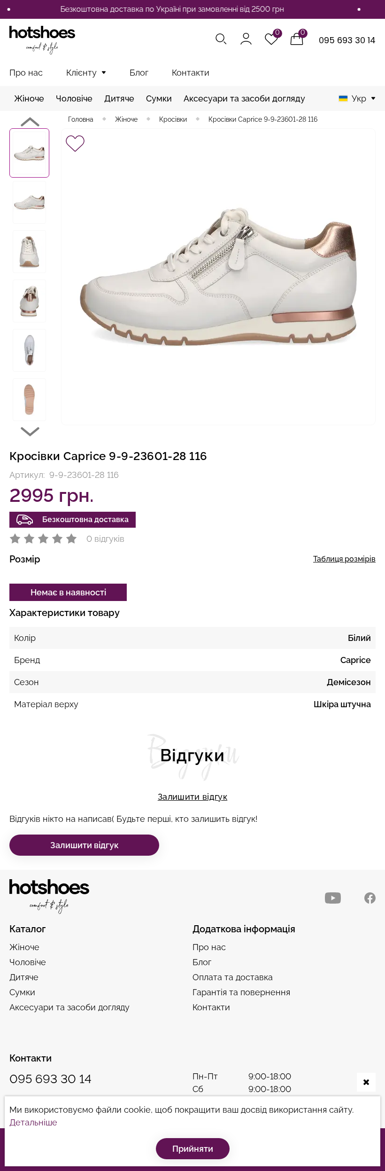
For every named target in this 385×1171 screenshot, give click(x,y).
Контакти (190, 73)
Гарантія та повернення (241, 992)
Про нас (26, 73)
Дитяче (119, 98)
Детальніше (33, 1122)
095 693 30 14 (347, 40)
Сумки (159, 98)
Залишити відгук (192, 797)
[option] (29, 153)
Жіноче (29, 98)
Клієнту (81, 73)
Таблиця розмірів (344, 558)
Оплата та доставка (232, 977)
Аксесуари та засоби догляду (244, 98)
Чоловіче (74, 98)
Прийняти (192, 1149)
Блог (139, 73)
